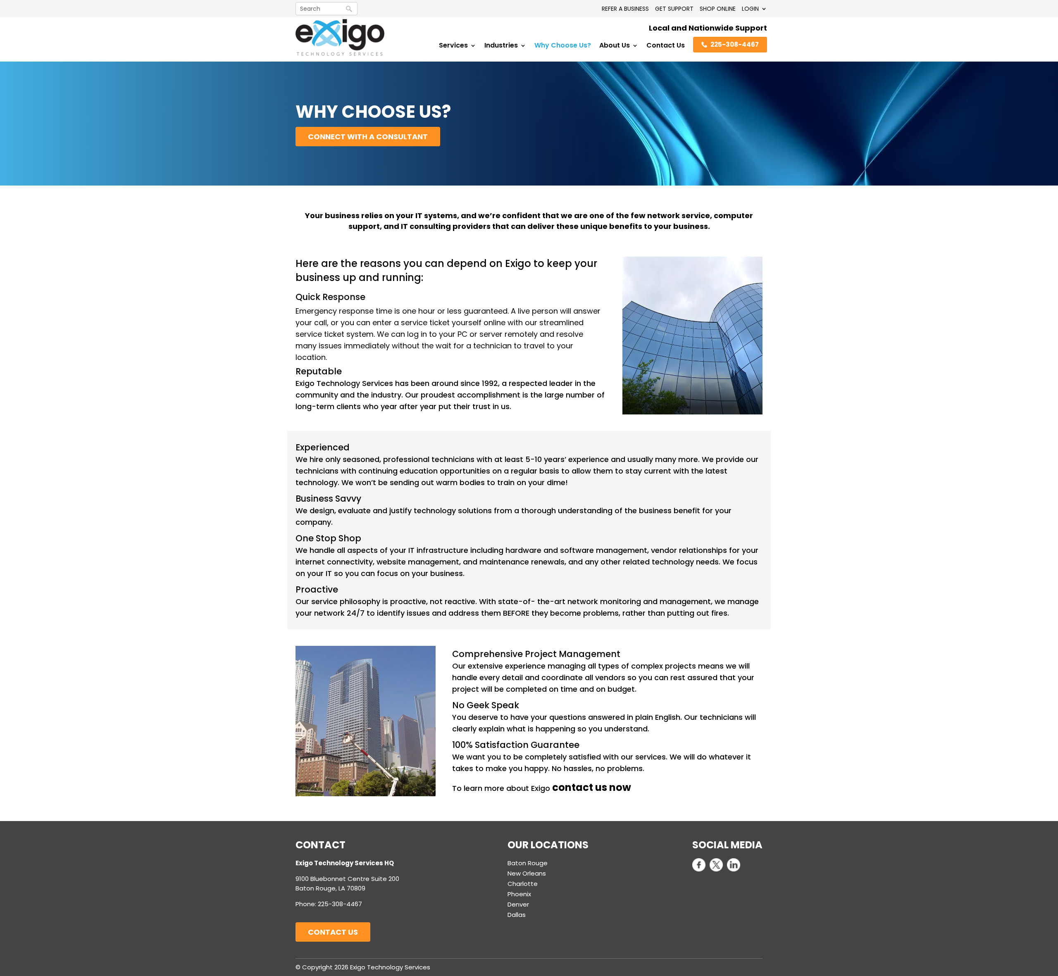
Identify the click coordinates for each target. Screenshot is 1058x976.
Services (453, 46)
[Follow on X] (716, 864)
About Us (614, 46)
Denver (518, 904)
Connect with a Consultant (368, 136)
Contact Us (665, 46)
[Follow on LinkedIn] (733, 864)
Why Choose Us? (562, 46)
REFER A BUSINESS (625, 9)
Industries (501, 46)
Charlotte (523, 883)
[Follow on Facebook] (698, 864)
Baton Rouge (528, 863)
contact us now (591, 787)
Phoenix (519, 894)
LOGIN (750, 9)
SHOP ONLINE (718, 9)
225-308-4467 (734, 44)
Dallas (517, 914)
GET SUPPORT (674, 9)
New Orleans (527, 873)
